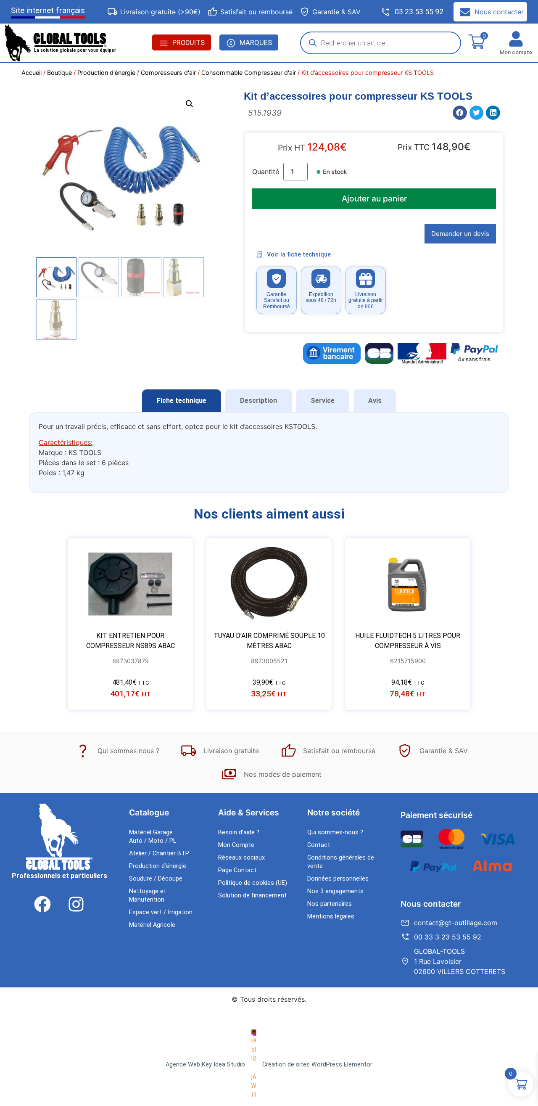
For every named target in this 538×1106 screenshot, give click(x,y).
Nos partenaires (329, 904)
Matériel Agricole (152, 925)
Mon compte (516, 52)
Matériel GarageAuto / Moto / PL (152, 836)
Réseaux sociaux (241, 857)
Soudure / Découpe (155, 878)
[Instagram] (76, 904)
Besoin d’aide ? (238, 832)
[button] (189, 103)
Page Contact (237, 870)
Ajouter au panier (374, 198)
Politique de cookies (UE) (252, 882)
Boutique (59, 72)
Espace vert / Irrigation (161, 912)
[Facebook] (42, 904)
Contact (318, 845)
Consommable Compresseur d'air (248, 72)
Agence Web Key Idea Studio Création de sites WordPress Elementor (269, 1064)
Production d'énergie (106, 72)
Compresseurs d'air (168, 72)
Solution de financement (252, 895)
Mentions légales (330, 916)
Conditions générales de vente (340, 862)
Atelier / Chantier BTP (159, 853)
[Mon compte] (516, 39)
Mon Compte (236, 845)
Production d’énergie (157, 866)
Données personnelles (338, 878)
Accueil (31, 72)
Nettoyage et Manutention (147, 895)
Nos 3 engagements (335, 891)
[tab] (181, 400)
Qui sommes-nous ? (335, 832)
